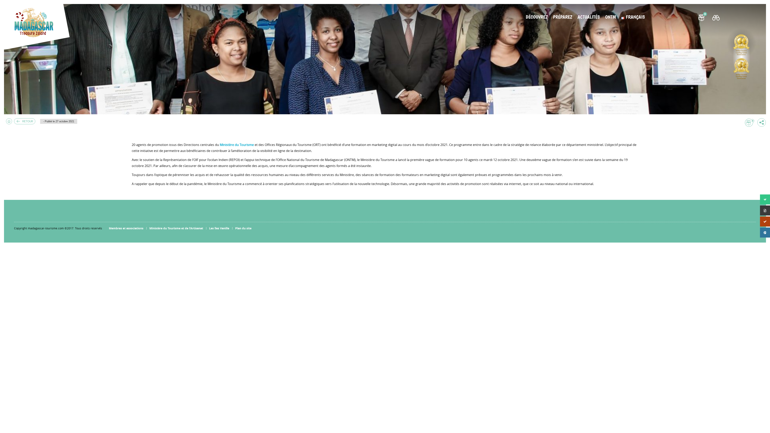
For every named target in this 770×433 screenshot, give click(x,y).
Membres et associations (126, 228)
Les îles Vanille (219, 228)
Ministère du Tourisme (237, 145)
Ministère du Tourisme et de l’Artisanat (176, 228)
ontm (610, 17)
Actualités (589, 17)
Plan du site (243, 228)
